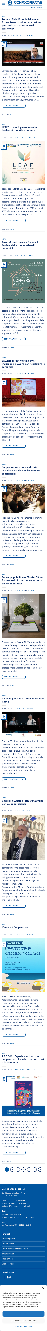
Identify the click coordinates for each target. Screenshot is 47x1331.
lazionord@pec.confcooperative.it (16, 1206)
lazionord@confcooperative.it (14, 1203)
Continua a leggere (13, 106)
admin (30, 35)
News (4, 16)
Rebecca (31, 137)
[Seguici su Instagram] (9, 1277)
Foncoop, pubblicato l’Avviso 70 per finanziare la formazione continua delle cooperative (22, 580)
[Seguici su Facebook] (4, 1277)
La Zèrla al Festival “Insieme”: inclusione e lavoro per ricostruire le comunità (23, 364)
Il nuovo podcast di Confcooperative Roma (23, 700)
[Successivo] (40, 1169)
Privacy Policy (28, 1326)
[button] (43, 1288)
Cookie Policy (17, 1326)
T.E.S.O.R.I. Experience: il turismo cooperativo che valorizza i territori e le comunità (23, 1059)
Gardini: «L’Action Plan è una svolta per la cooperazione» (22, 802)
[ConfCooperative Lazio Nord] (25, 4)
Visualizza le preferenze (23, 1320)
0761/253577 (19, 1200)
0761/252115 (7, 1200)
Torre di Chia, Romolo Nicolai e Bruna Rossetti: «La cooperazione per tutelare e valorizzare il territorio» (21, 23)
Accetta (23, 1313)
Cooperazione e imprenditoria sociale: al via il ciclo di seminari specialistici (21, 470)
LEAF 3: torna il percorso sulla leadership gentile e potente (19, 128)
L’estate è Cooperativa (15, 927)
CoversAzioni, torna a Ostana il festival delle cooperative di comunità (20, 245)
